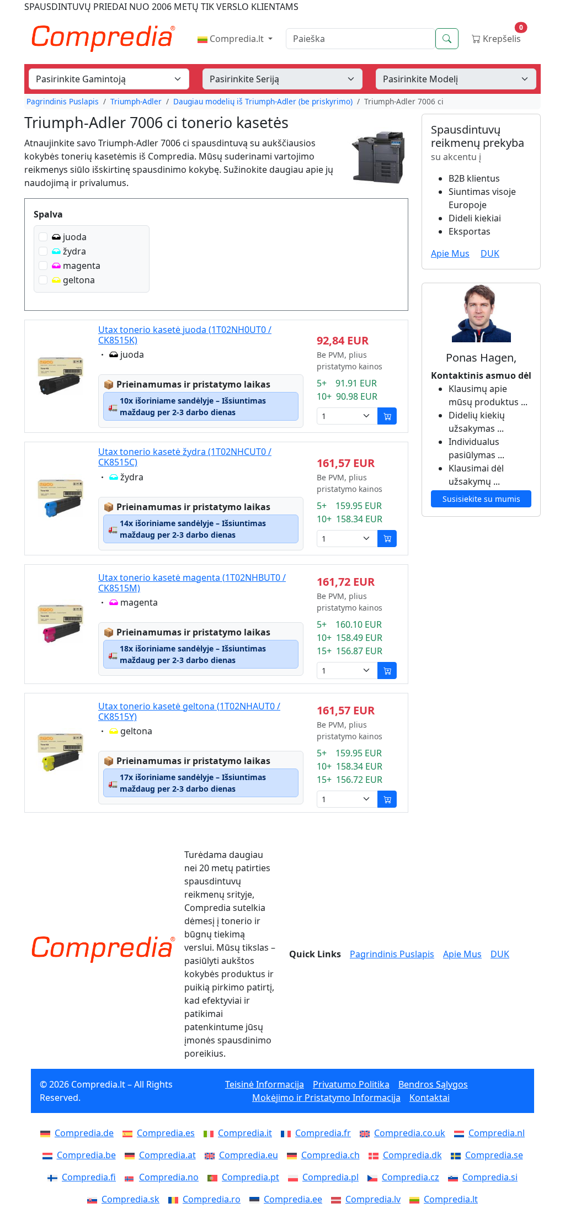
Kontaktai (429, 1097)
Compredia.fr (323, 1133)
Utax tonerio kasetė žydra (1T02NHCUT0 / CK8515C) (184, 457)
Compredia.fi (89, 1177)
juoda (75, 237)
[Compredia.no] (132, 1177)
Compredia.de (84, 1133)
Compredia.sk (130, 1199)
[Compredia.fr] (288, 1133)
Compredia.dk (412, 1155)
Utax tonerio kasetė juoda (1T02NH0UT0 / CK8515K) (184, 335)
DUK (490, 253)
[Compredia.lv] (338, 1199)
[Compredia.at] (132, 1155)
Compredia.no (169, 1177)
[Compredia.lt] (416, 1199)
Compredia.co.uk (409, 1133)
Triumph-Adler (136, 101)
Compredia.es (166, 1133)
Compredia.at (167, 1155)
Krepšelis (502, 36)
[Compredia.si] (455, 1177)
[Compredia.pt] (214, 1177)
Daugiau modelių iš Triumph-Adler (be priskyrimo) (263, 101)
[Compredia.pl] (295, 1177)
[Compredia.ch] (294, 1155)
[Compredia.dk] (376, 1155)
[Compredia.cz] (374, 1177)
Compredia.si (490, 1177)
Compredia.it (245, 1133)
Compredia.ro (212, 1199)
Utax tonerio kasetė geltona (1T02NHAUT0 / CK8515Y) (189, 711)
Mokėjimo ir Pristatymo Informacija (326, 1097)
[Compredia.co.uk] (367, 1133)
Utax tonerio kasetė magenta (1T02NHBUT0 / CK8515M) (192, 582)
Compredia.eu (248, 1155)
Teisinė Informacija (264, 1084)
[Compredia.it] (211, 1133)
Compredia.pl (330, 1177)
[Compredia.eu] (212, 1155)
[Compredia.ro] (175, 1199)
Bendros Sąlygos (433, 1084)
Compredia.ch (330, 1155)
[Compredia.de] (47, 1133)
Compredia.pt (250, 1177)
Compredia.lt (236, 39)
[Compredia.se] (458, 1155)
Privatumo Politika (351, 1084)
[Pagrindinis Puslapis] (103, 949)
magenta (81, 265)
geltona (79, 280)
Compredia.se (494, 1155)
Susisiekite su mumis (481, 499)
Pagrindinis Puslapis (62, 101)
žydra (74, 251)
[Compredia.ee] (256, 1199)
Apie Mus (450, 253)
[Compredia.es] (129, 1133)
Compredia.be (86, 1155)
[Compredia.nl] (461, 1133)
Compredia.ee (293, 1199)
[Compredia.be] (49, 1155)
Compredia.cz (410, 1177)
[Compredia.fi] (54, 1177)
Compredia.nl (496, 1133)
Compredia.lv (373, 1199)
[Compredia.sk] (94, 1199)
